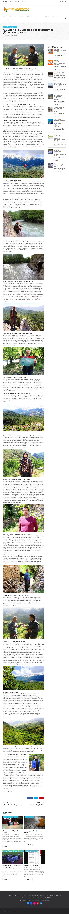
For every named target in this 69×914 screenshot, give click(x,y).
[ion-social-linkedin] (65, 1)
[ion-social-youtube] (63, 1)
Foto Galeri (24, 1)
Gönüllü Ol (5, 4)
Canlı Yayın (17, 1)
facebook (31, 798)
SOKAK (4, 16)
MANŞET (10, 27)
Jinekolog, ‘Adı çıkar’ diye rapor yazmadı (33, 831)
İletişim (10, 4)
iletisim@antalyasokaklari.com (41, 900)
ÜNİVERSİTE (22, 851)
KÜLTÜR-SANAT (55, 16)
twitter (36, 798)
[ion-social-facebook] (56, 1)
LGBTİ (22, 16)
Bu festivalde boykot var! (31, 865)
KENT (40, 16)
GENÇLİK (28, 16)
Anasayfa (5, 1)
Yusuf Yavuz (6, 35)
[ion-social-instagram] (60, 1)
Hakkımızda (11, 1)
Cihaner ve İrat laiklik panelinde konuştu (11, 831)
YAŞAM (47, 16)
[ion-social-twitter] (58, 1)
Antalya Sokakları (7, 834)
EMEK (10, 16)
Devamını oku (6, 846)
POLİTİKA (6, 20)
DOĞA (35, 16)
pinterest (42, 798)
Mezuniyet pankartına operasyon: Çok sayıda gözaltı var (11, 866)
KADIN (16, 16)
